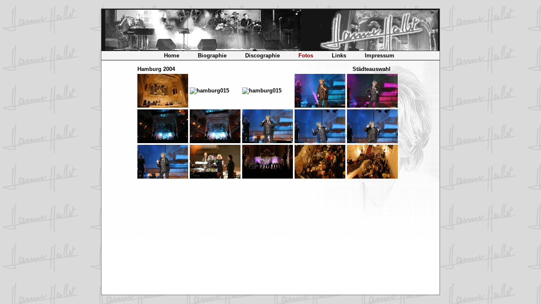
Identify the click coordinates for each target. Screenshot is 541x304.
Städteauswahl (371, 69)
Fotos (305, 55)
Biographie (212, 55)
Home (171, 55)
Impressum (379, 55)
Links (339, 55)
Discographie (262, 55)
